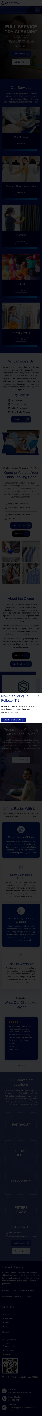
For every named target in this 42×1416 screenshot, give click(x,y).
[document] (21, 708)
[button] (39, 696)
